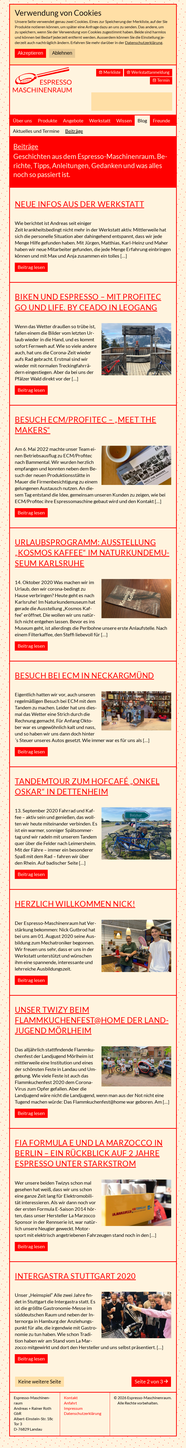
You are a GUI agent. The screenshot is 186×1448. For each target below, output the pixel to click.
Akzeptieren (30, 53)
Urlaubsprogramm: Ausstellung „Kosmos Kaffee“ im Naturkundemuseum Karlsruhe (92, 552)
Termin (163, 80)
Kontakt (71, 1397)
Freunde (161, 120)
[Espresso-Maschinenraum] (48, 82)
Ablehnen (62, 53)
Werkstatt (99, 120)
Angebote (73, 120)
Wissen (124, 120)
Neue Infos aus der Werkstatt (79, 204)
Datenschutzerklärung (143, 42)
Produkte (47, 120)
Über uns (22, 120)
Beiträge (74, 131)
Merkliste (112, 72)
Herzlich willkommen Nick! (75, 903)
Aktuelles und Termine (36, 131)
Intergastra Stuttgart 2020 (75, 1276)
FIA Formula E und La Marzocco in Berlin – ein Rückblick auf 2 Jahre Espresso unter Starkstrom (89, 1153)
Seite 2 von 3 (149, 1381)
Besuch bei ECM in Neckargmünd (84, 675)
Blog (142, 120)
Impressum (73, 1408)
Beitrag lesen (31, 267)
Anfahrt (70, 1403)
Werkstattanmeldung (150, 72)
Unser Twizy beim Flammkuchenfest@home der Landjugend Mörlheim (92, 1020)
